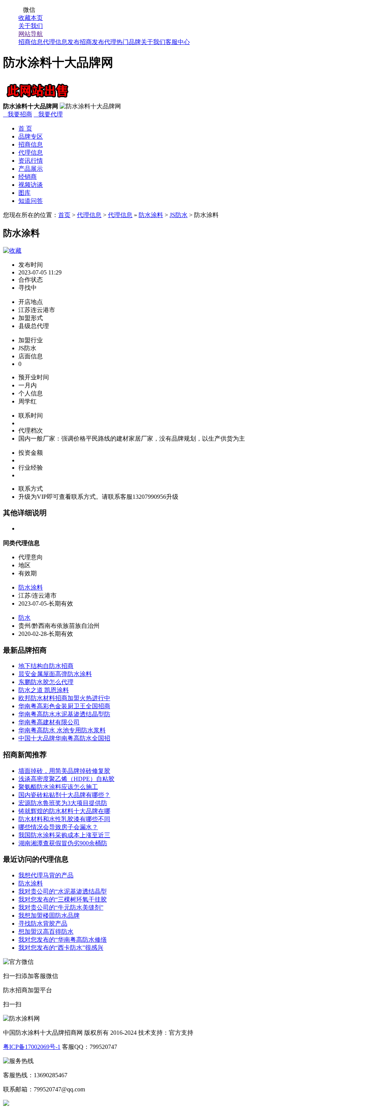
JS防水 (179, 215)
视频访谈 (30, 184)
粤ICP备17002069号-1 (31, 1047)
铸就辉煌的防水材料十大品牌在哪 (64, 811)
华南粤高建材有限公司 (49, 722)
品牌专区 (30, 136)
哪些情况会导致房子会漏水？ (58, 827)
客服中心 (177, 42)
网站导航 (30, 34)
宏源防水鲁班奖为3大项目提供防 (62, 803)
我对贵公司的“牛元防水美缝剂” (60, 907)
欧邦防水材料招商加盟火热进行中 (64, 698)
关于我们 (30, 26)
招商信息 (30, 42)
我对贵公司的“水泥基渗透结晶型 (62, 891)
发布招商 (79, 42)
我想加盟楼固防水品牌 (49, 915)
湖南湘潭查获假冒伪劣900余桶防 (62, 843)
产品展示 (30, 168)
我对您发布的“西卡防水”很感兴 (60, 947)
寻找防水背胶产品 (42, 923)
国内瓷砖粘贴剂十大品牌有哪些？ (64, 795)
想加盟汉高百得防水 (46, 931)
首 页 (25, 128)
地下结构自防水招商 (46, 666)
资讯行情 (30, 160)
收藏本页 (30, 18)
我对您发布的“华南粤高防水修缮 (62, 939)
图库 (24, 192)
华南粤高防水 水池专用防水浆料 (62, 730)
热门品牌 (128, 42)
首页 (64, 215)
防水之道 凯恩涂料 (43, 690)
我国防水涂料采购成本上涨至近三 (64, 835)
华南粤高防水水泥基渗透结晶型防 (64, 714)
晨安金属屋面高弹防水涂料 (55, 674)
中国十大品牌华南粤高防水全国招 (64, 738)
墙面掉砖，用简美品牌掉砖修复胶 (64, 771)
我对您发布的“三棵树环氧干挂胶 (62, 899)
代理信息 (55, 42)
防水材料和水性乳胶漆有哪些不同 (64, 819)
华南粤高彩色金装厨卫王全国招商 (64, 706)
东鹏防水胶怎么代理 (46, 682)
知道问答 (30, 201)
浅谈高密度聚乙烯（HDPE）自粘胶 (66, 779)
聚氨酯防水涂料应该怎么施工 (58, 787)
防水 (24, 617)
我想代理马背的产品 (46, 875)
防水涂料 (151, 215)
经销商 (27, 176)
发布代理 (104, 42)
